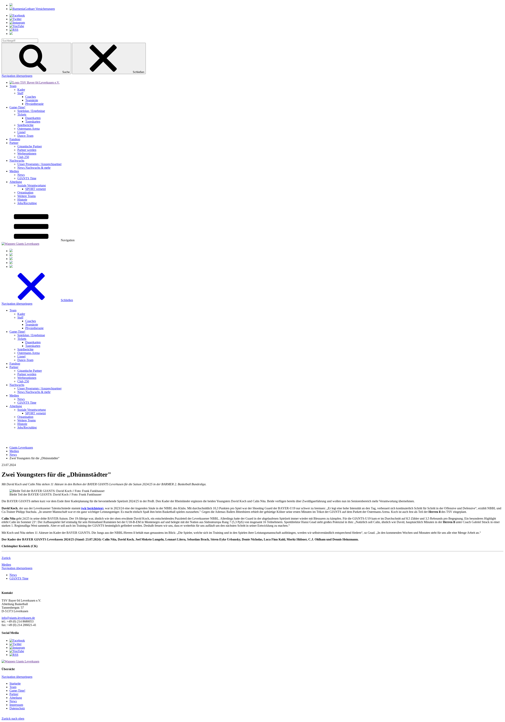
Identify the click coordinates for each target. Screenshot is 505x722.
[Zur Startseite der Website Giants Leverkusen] (20, 243)
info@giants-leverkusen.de (18, 618)
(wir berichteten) (92, 508)
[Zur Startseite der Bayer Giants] (34, 82)
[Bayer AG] (11, 5)
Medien (6, 564)
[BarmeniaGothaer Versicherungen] (32, 8)
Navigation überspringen (17, 75)
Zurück (6, 558)
